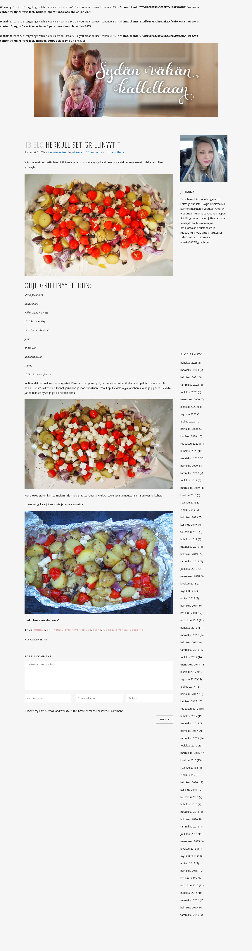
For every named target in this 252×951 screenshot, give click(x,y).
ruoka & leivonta (115, 629)
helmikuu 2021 (189, 377)
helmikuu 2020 (189, 465)
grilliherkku (55, 629)
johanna (77, 152)
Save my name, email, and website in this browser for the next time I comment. (75, 711)
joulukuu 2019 (188, 480)
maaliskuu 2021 (189, 370)
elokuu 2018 (187, 598)
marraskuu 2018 (190, 576)
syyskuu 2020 (188, 414)
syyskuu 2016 (188, 767)
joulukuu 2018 (188, 568)
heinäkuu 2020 (189, 429)
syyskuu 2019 (188, 502)
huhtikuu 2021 (188, 362)
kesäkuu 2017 (188, 701)
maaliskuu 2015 (189, 900)
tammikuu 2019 (189, 561)
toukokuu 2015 (189, 885)
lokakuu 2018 (188, 583)
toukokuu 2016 (189, 797)
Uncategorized (57, 152)
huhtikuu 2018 (188, 627)
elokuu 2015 (187, 863)
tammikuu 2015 (189, 915)
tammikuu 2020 (189, 473)
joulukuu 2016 (188, 745)
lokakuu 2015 (188, 848)
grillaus (39, 629)
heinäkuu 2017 (189, 694)
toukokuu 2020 (189, 443)
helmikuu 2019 (189, 554)
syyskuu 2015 (188, 856)
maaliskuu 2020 (189, 458)
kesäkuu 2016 (188, 789)
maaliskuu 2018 (189, 635)
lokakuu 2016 (188, 760)
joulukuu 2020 (188, 392)
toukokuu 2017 (189, 708)
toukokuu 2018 (189, 620)
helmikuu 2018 (189, 642)
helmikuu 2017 (189, 730)
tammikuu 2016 (189, 826)
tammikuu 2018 (189, 649)
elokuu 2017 (187, 686)
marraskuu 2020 (190, 399)
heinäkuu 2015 (189, 870)
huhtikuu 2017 (188, 716)
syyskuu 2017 (188, 679)
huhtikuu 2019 (188, 539)
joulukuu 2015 (188, 834)
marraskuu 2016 (190, 753)
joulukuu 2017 (188, 657)
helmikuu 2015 (189, 907)
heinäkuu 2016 (189, 782)
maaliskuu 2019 (189, 546)
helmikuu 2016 (189, 819)
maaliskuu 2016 (189, 811)
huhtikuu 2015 (188, 892)
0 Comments (94, 152)
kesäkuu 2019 (188, 524)
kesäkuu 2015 (188, 878)
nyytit (86, 629)
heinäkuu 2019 (189, 517)
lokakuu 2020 (188, 406)
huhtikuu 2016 (188, 804)
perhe (97, 629)
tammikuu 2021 (189, 384)
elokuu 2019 (187, 510)
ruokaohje (135, 629)
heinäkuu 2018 (189, 605)
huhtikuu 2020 (188, 451)
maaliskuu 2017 (189, 723)
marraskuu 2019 (190, 487)
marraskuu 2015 (190, 841)
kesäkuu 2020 (188, 436)
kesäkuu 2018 (188, 613)
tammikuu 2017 (189, 738)
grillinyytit (73, 629)
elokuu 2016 (187, 775)
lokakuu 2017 (188, 672)
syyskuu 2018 (188, 591)
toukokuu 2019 (189, 532)
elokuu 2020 (187, 421)
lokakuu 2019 (188, 495)
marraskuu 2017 (190, 664)
